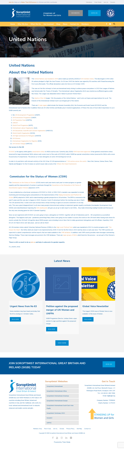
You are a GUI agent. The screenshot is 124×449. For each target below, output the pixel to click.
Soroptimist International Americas (58, 396)
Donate (112, 2)
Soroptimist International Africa (57, 391)
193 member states (87, 79)
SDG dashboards (41, 208)
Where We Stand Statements (66, 164)
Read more (15, 319)
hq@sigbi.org (111, 396)
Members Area (37, 429)
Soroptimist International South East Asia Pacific (60, 406)
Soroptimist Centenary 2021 (56, 413)
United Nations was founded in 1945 (46, 79)
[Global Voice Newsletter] (98, 284)
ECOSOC (12, 152)
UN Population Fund (19, 120)
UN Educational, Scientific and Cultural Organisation (29, 131)
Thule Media (66, 442)
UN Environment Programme (22, 118)
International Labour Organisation (23, 128)
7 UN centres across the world (76, 161)
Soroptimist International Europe (57, 401)
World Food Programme (20, 125)
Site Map (79, 429)
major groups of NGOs (70, 235)
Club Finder (97, 2)
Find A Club (47, 429)
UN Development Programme (24, 115)
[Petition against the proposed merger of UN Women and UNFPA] (62, 284)
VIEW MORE (62, 343)
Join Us (106, 2)
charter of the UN (40, 98)
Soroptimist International (55, 386)
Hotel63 (49, 418)
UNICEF (15, 123)
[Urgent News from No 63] (25, 284)
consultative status (38, 152)
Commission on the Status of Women (24, 183)
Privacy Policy (70, 429)
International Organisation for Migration (25, 141)
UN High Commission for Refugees (23, 136)
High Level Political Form (64, 227)
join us (33, 242)
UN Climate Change (19, 144)
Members (89, 2)
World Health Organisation (21, 133)
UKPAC (49, 423)
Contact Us (87, 429)
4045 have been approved (81, 152)
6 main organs (42, 105)
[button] (114, 24)
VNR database (66, 233)
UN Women (16, 138)
